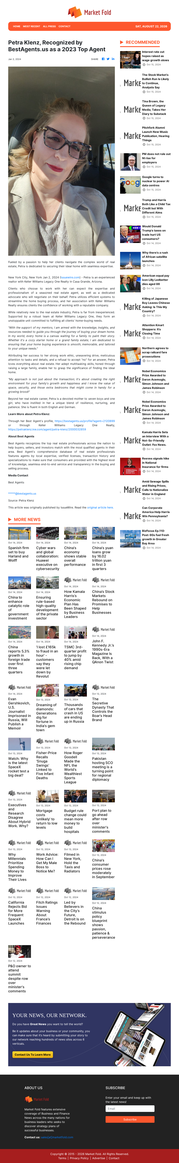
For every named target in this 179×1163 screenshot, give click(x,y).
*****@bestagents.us (22, 493)
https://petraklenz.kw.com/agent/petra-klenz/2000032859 (47, 429)
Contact (114, 1158)
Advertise (98, 1158)
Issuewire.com (70, 277)
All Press (49, 26)
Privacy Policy (79, 1158)
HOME (16, 26)
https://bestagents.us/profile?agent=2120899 (85, 421)
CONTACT (64, 26)
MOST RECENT (31, 26)
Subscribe (130, 1119)
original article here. (100, 507)
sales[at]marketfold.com (57, 1137)
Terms (62, 1158)
